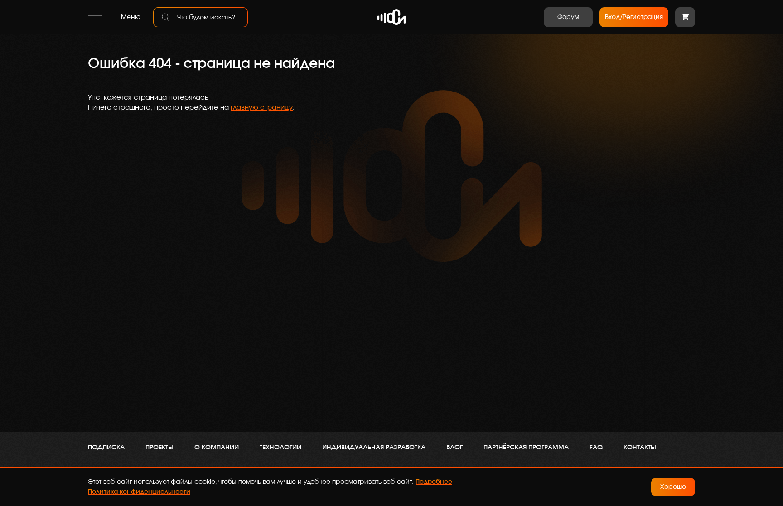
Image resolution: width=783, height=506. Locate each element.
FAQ (596, 447)
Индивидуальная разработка (373, 447)
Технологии (280, 447)
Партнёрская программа (526, 447)
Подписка (106, 447)
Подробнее (434, 482)
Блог (454, 447)
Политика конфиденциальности (139, 492)
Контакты (640, 447)
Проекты (159, 447)
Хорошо (673, 487)
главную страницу (262, 107)
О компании (216, 447)
